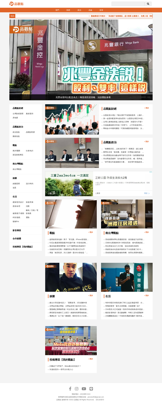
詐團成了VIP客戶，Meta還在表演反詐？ (65, 366)
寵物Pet (16, 221)
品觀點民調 (30, 132)
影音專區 (17, 230)
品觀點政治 (18, 127)
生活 (15, 196)
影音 (101, 10)
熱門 (57, 10)
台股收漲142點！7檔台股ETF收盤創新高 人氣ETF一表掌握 (123, 115)
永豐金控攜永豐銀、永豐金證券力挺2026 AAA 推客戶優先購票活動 (69, 306)
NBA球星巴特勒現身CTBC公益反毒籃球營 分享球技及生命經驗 (124, 303)
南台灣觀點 (18, 164)
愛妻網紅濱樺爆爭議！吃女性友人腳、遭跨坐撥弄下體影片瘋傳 (69, 309)
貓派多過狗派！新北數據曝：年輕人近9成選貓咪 (124, 312)
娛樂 (15, 178)
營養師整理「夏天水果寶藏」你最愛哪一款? (122, 306)
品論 (90, 10)
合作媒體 (17, 238)
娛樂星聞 (16, 184)
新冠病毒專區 (18, 155)
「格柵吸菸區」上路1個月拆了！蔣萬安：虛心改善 (123, 149)
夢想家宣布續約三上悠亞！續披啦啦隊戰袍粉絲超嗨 (69, 312)
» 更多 (146, 108)
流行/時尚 (29, 184)
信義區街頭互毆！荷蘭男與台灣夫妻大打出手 (67, 249)
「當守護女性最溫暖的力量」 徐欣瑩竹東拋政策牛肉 (123, 162)
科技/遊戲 (16, 217)
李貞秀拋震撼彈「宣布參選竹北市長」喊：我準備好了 (123, 158)
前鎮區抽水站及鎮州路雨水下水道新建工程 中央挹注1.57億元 (124, 249)
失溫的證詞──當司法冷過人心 (61, 369)
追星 (14, 188)
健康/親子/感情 (18, 213)
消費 (27, 206)
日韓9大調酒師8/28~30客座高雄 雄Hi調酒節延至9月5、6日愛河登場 (124, 243)
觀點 (15, 145)
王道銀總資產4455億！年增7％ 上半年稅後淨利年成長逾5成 (123, 125)
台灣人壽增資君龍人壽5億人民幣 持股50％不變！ (123, 122)
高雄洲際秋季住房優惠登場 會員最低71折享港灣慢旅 (124, 239)
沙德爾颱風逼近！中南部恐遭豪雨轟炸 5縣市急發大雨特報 (124, 316)
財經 (68, 10)
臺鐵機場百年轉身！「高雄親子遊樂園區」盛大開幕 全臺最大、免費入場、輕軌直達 (112, 16)
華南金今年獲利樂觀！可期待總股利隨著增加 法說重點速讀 (123, 128)
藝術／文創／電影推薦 (32, 211)
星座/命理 (16, 206)
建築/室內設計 (18, 202)
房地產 (15, 118)
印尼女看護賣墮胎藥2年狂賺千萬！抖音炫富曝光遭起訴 (69, 243)
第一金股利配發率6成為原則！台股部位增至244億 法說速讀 (123, 118)
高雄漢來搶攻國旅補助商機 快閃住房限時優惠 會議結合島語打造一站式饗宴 (124, 252)
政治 (79, 10)
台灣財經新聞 (18, 114)
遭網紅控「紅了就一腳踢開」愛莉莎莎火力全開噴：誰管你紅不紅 (69, 316)
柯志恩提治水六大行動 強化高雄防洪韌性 (122, 246)
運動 (27, 217)
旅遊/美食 (29, 202)
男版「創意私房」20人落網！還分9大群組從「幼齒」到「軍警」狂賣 (69, 252)
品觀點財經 (18, 108)
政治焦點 (16, 132)
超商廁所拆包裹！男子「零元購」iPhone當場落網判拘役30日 (69, 239)
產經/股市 (29, 114)
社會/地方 (29, 151)
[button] (150, 60)
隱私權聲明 (100, 400)
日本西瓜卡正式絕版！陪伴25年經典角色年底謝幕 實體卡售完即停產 (124, 309)
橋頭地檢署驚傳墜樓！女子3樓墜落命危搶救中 (67, 246)
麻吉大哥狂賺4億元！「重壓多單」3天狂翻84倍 (68, 303)
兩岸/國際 (16, 151)
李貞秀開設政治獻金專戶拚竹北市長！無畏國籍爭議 (123, 155)
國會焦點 (16, 136)
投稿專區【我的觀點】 (23, 247)
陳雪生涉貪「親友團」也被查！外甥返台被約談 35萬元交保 (123, 152)
